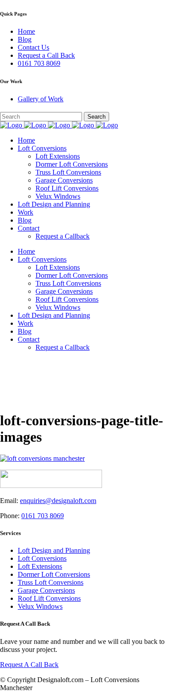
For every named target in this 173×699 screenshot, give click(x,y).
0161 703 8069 (39, 63)
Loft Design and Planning (54, 550)
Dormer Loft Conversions (54, 574)
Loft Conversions (42, 558)
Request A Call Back (29, 664)
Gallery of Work (40, 99)
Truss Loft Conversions (50, 582)
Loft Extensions (40, 566)
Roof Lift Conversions (49, 598)
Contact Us (33, 47)
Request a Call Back (46, 55)
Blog (24, 39)
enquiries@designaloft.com (58, 500)
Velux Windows (40, 606)
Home (26, 31)
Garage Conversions (46, 590)
